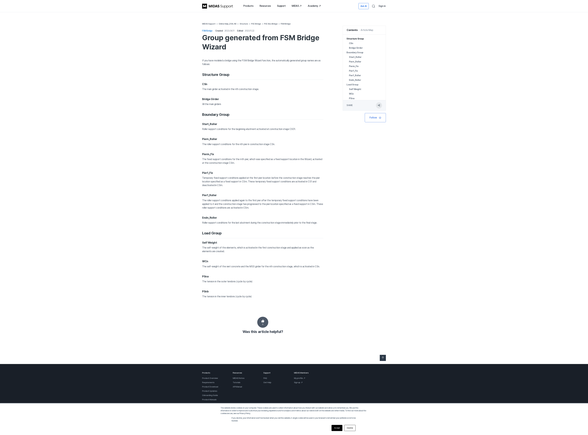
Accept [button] (337, 428)
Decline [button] (350, 428)
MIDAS (295, 5)
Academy (313, 5)
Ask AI (363, 6)
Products (248, 5)
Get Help (267, 382)
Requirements (208, 382)
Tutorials (236, 382)
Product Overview (210, 378)
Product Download (210, 387)
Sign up (297, 382)
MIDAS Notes (238, 378)
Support (281, 5)
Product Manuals (209, 399)
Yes (262, 322)
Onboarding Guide (210, 395)
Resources (265, 5)
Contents (352, 30)
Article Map (367, 30)
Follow (375, 117)
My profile (298, 378)
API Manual (237, 387)
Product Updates (209, 391)
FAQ (265, 378)
